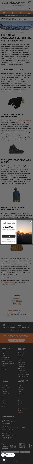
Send (9, 236)
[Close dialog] (31, 222)
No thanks (8, 239)
